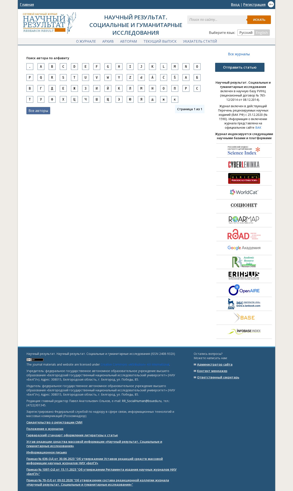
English (262, 32)
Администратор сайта (215, 364)
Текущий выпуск (160, 41)
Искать (259, 19)
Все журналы (239, 54)
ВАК (258, 127)
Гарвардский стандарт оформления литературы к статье (72, 435)
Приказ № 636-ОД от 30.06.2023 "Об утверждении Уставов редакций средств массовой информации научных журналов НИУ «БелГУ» (94, 461)
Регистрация (254, 4)
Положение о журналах (44, 429)
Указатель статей (200, 41)
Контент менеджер (212, 371)
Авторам (128, 41)
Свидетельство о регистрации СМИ (54, 422)
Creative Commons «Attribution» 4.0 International (135, 364)
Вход (235, 4)
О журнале (86, 41)
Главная (27, 4)
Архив (108, 41)
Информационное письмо (46, 452)
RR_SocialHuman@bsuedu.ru (142, 401)
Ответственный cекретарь (218, 377)
